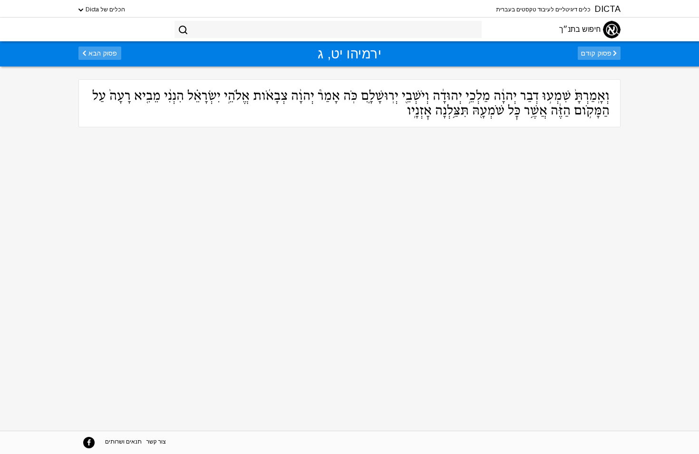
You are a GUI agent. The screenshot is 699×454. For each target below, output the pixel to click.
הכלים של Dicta (104, 9)
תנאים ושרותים (123, 441)
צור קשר (156, 441)
